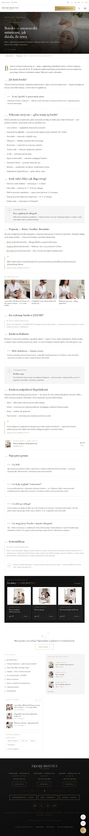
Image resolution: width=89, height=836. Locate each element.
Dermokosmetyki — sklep (23, 797)
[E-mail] (54, 805)
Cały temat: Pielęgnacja (13, 734)
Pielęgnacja (21, 17)
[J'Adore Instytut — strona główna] (10, 8)
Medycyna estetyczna (13, 741)
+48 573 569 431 (19, 779)
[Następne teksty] (39, 700)
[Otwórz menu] (85, 8)
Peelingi (33, 741)
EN (86, 2)
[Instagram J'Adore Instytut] (68, 2)
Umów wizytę (44, 647)
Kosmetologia (11, 745)
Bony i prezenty (48, 797)
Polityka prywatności (65, 827)
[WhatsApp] (83, 823)
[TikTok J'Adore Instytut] (72, 2)
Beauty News (9, 17)
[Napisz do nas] (78, 2)
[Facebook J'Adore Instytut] (75, 2)
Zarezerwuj (19, 784)
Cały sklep (78, 583)
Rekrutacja (40, 827)
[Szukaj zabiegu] (79, 8)
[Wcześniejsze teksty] (36, 700)
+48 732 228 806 (44, 779)
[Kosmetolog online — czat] (83, 830)
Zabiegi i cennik (70, 797)
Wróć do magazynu (12, 749)
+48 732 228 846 (69, 779)
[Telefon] (83, 817)
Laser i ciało (24, 741)
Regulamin (51, 827)
